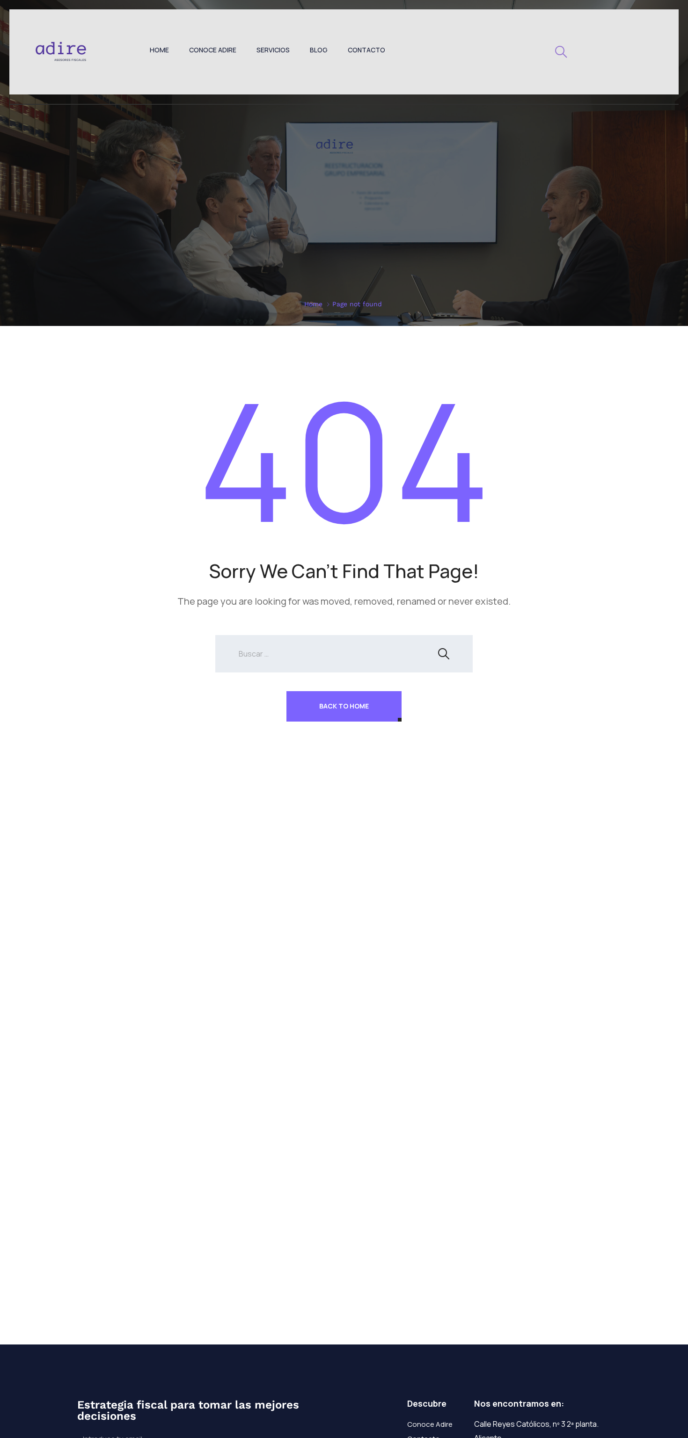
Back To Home (344, 705)
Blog (319, 49)
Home (159, 49)
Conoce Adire (212, 49)
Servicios (273, 49)
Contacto (366, 49)
